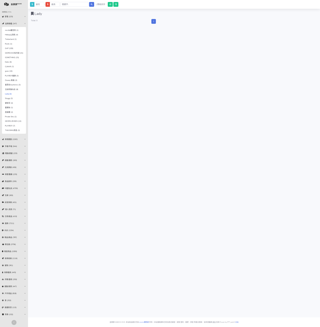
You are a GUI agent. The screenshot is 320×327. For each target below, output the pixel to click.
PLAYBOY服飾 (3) (11, 76)
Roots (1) (8, 44)
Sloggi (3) (9, 98)
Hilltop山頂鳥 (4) (11, 35)
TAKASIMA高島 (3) (12, 130)
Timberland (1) (10, 39)
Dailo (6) (8, 62)
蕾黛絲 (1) (9, 107)
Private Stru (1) (10, 116)
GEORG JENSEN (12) (13, 121)
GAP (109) (9, 48)
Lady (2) (8, 94)
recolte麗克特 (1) (11, 30)
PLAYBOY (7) (10, 126)
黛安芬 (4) (9, 103)
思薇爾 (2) (9, 112)
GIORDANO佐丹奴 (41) (14, 53)
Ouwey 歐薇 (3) (11, 80)
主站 (236, 322)
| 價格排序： (101, 4)
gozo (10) (8, 71)
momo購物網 (144, 322)
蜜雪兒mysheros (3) (12, 85)
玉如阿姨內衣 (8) (11, 89)
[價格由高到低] (115, 4)
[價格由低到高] (110, 4)
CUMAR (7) (9, 66)
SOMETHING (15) (12, 57)
